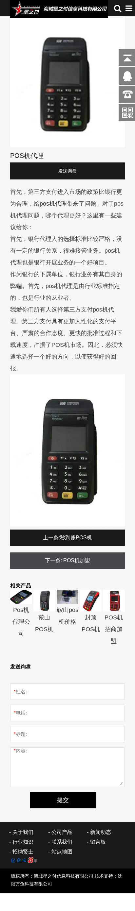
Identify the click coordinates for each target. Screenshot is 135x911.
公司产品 (61, 832)
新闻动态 (100, 832)
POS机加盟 (76, 560)
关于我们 (22, 832)
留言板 (98, 842)
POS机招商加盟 (114, 629)
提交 (63, 800)
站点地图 (61, 851)
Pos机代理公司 (21, 622)
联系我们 (61, 842)
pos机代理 (53, 203)
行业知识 (22, 842)
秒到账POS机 (76, 537)
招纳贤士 (22, 851)
